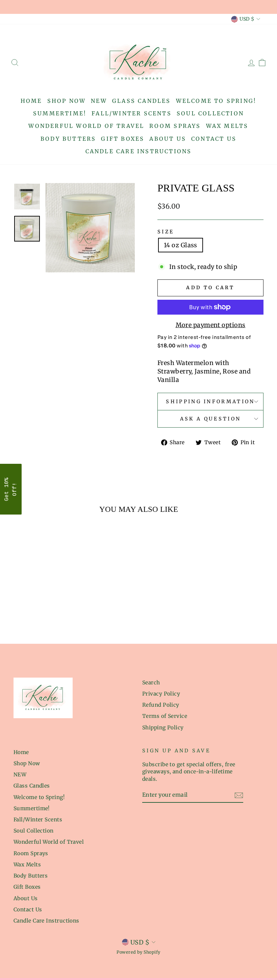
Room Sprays (175, 125)
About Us (167, 138)
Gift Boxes (122, 138)
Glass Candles (141, 100)
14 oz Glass (180, 245)
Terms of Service (164, 716)
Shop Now (66, 100)
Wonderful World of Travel (86, 125)
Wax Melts (227, 125)
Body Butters (68, 138)
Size (165, 232)
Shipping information (210, 402)
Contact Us (213, 138)
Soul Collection (210, 113)
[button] (11, 489)
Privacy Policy (161, 693)
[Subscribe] (238, 795)
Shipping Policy (163, 727)
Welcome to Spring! (216, 100)
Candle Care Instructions (138, 151)
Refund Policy (160, 705)
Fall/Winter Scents (132, 113)
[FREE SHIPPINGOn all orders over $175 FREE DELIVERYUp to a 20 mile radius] (138, 6)
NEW (99, 100)
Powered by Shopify (138, 952)
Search (151, 682)
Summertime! (59, 113)
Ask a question (210, 419)
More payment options (211, 325)
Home (31, 100)
